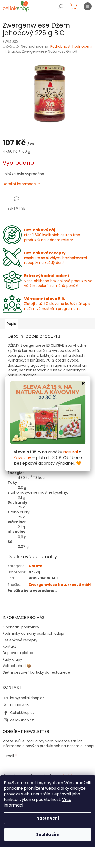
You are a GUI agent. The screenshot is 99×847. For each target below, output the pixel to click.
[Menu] (87, 6)
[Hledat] (61, 6)
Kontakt (9, 646)
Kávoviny (22, 458)
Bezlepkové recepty (20, 640)
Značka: (42, 51)
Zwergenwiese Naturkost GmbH (60, 584)
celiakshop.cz (22, 720)
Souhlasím (47, 834)
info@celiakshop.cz (27, 697)
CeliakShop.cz (22, 712)
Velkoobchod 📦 (17, 665)
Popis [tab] (11, 323)
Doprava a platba (18, 652)
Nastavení (47, 818)
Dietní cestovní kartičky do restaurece (36, 672)
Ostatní (36, 565)
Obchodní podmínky (21, 627)
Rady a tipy (12, 659)
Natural (70, 452)
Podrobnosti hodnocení (71, 46)
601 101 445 (19, 705)
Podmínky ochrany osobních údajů (33, 633)
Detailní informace (19, 183)
